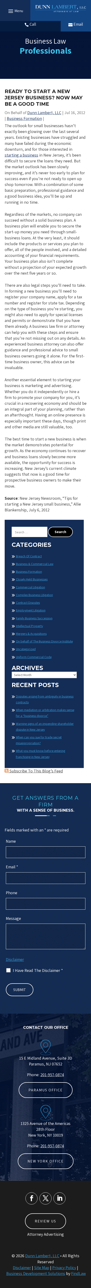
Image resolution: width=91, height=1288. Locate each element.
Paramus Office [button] (45, 1090)
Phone (11, 892)
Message (13, 918)
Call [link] (33, 24)
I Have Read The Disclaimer (38, 970)
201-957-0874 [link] (52, 1074)
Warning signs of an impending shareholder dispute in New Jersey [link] (45, 727)
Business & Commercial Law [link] (34, 564)
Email (12, 866)
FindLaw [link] (78, 1273)
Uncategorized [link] (26, 649)
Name (11, 841)
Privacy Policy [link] (64, 1267)
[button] (15, 11)
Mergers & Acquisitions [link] (31, 634)
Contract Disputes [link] (28, 602)
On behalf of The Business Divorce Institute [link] (44, 641)
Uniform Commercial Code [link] (34, 657)
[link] (60, 8)
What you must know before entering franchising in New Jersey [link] (40, 754)
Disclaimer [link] (22, 1267)
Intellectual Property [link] (29, 626)
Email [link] (78, 24)
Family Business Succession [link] (34, 618)
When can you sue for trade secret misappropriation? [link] (39, 740)
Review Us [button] (45, 1221)
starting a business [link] (21, 155)
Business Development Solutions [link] (35, 1273)
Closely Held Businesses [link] (32, 579)
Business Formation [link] (24, 118)
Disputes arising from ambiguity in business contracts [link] (45, 699)
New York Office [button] (46, 1161)
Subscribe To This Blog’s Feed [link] (35, 771)
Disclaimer (15, 959)
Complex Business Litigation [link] (34, 595)
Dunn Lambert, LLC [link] (44, 112)
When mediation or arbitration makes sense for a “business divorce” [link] (45, 713)
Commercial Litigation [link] (30, 587)
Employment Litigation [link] (31, 610)
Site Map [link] (41, 1267)
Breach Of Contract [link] (29, 556)
